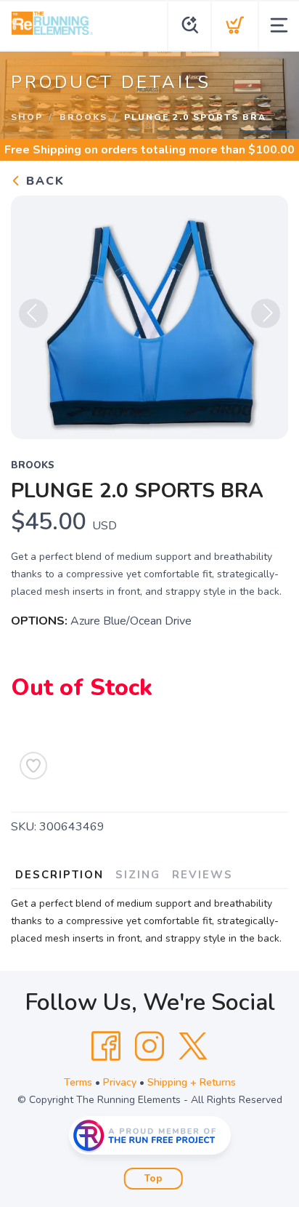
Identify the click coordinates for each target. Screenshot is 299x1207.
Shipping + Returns (191, 1082)
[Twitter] (193, 1046)
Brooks (83, 117)
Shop (27, 117)
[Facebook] (106, 1046)
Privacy (119, 1082)
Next (265, 313)
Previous (33, 313)
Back (43, 181)
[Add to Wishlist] (33, 765)
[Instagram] (149, 1046)
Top (153, 1178)
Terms (78, 1082)
